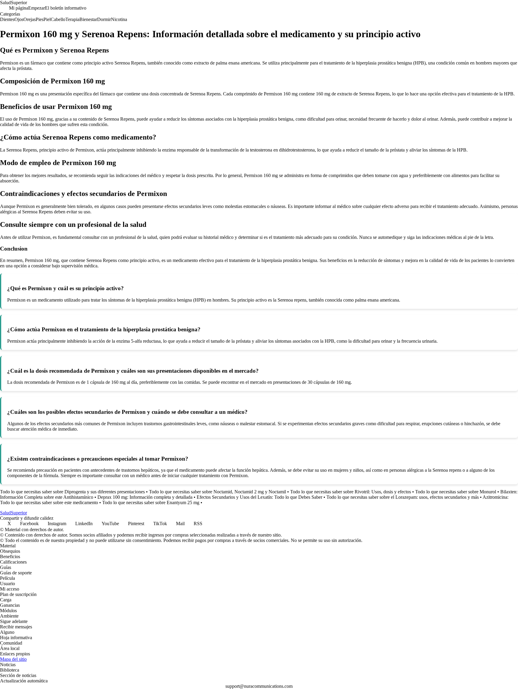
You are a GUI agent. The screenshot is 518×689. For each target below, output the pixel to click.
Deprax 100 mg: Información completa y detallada (144, 497)
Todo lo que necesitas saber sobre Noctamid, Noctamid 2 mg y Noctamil (217, 491)
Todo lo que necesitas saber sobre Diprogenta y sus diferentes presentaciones (72, 491)
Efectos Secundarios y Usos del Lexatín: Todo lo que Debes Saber (259, 497)
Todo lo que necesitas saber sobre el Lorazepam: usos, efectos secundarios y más (402, 497)
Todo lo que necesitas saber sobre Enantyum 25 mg (150, 502)
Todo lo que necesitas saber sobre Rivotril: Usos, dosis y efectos (350, 491)
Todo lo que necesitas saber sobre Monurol (455, 491)
